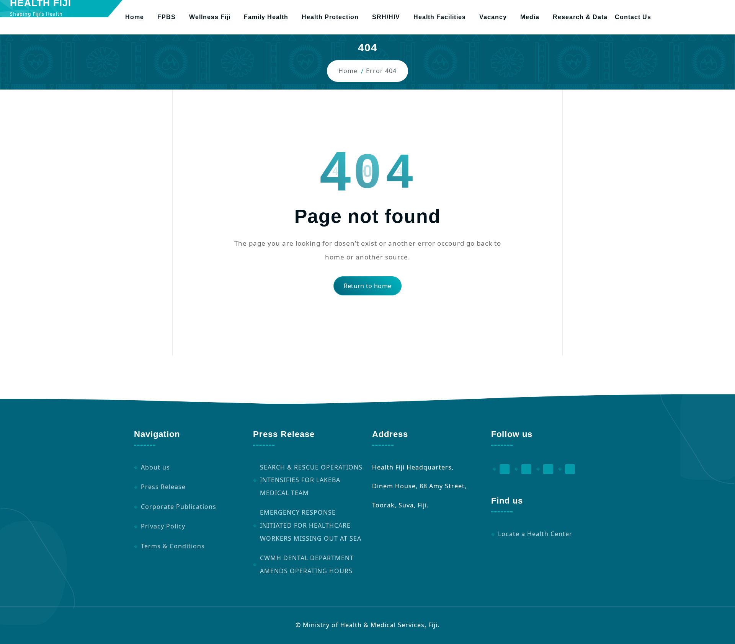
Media (529, 17)
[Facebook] (501, 469)
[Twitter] (566, 469)
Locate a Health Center (535, 534)
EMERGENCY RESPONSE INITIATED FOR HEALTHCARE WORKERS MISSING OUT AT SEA (310, 525)
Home (134, 17)
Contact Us (633, 17)
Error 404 (381, 71)
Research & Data (580, 17)
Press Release (163, 487)
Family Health (266, 17)
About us (155, 467)
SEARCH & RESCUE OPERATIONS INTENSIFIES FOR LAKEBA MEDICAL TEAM (311, 480)
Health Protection (330, 17)
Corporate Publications (178, 506)
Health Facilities (439, 17)
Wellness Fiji (209, 17)
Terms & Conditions (173, 546)
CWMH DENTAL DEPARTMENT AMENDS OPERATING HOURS (307, 564)
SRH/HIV (386, 17)
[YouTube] (522, 469)
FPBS (166, 17)
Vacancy (493, 17)
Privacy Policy (163, 526)
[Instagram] (544, 469)
